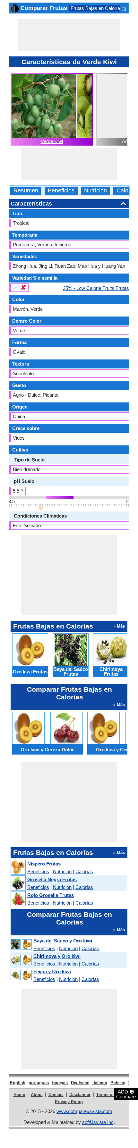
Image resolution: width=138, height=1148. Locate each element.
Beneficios (61, 190)
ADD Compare (126, 1093)
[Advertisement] (69, 35)
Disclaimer (80, 1094)
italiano (99, 1082)
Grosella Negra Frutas (52, 879)
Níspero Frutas (44, 863)
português (39, 1082)
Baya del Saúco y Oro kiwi (62, 940)
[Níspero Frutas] (18, 867)
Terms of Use (109, 1094)
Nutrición (95, 190)
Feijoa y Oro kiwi (52, 971)
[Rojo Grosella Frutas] (18, 899)
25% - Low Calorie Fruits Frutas (96, 288)
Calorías (127, 190)
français (60, 1082)
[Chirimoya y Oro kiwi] (21, 960)
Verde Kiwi (52, 141)
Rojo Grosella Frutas (50, 895)
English (17, 1082)
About (37, 1094)
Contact (56, 1094)
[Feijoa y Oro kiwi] (21, 975)
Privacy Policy (69, 1101)
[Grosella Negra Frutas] (18, 883)
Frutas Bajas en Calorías (97, 8)
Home (19, 1094)
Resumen (25, 190)
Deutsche (80, 1082)
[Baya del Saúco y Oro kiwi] (21, 944)
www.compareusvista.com (84, 1111)
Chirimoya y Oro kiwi (57, 956)
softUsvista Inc (98, 1122)
